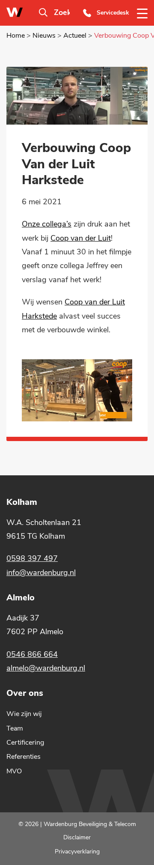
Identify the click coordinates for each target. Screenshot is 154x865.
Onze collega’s (46, 224)
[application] (77, 390)
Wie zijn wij (23, 714)
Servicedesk (113, 13)
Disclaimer (77, 837)
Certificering (25, 742)
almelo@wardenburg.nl (45, 668)
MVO (14, 771)
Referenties (23, 756)
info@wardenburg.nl (41, 572)
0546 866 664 (32, 654)
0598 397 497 (32, 558)
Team (14, 728)
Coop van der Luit (80, 238)
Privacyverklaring (77, 851)
